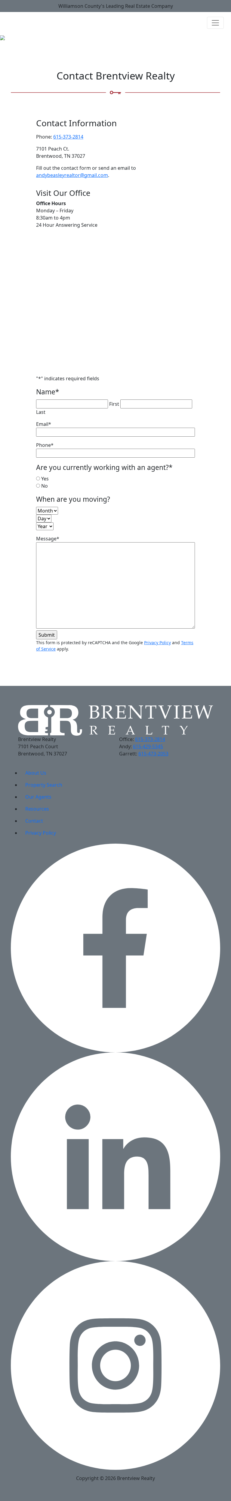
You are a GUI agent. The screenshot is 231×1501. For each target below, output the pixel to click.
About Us (35, 773)
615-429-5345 (148, 746)
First (114, 404)
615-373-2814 (68, 136)
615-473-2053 (153, 753)
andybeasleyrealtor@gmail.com (72, 175)
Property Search (43, 785)
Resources (37, 809)
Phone (45, 445)
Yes (45, 478)
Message (47, 538)
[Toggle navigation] (215, 23)
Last (40, 412)
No (44, 486)
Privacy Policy (157, 642)
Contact (34, 821)
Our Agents (38, 797)
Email (43, 424)
